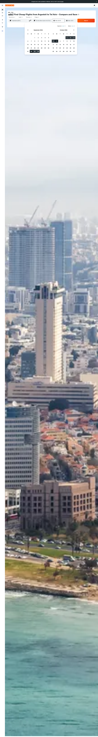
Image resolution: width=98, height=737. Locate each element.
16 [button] (38, 44)
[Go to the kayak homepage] (9, 5)
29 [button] (34, 51)
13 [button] (27, 44)
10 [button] (41, 41)
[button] (96, 1)
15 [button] (34, 44)
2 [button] (38, 37)
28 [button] (31, 51)
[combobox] (12, 17)
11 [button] (53, 44)
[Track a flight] (2, 22)
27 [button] (27, 51)
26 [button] (48, 48)
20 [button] (28, 48)
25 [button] (45, 48)
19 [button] (48, 44)
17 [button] (41, 44)
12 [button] (48, 41)
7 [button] (31, 41)
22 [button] (34, 48)
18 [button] (45, 44)
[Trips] (2, 26)
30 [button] (38, 51)
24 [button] (41, 48)
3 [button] (41, 37)
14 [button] (31, 44)
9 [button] (38, 41)
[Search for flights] (2, 9)
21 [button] (31, 48)
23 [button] (38, 48)
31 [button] (73, 51)
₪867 (10, 14)
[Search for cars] (2, 15)
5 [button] (48, 37)
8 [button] (34, 41)
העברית (61, 1)
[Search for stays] (2, 12)
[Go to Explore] (2, 19)
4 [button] (53, 41)
